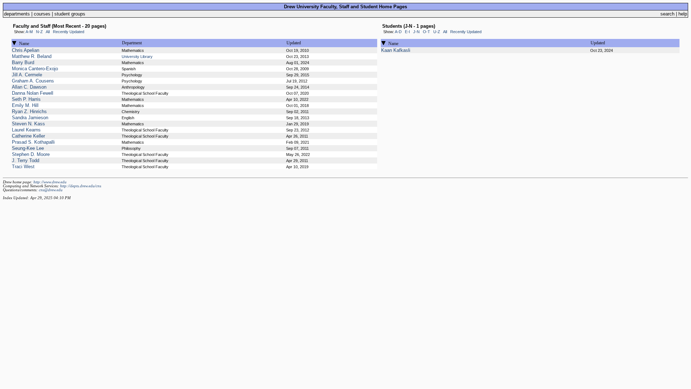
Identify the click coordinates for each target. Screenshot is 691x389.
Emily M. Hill (25, 105)
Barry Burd (23, 62)
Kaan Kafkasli (395, 50)
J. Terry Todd (25, 160)
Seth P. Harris (26, 99)
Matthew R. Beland (31, 56)
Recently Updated (68, 32)
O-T (426, 32)
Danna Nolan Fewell (32, 93)
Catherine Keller (28, 136)
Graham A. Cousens (33, 81)
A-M (29, 32)
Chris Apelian (25, 50)
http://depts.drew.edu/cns (80, 186)
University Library (137, 56)
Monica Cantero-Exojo (35, 68)
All (48, 32)
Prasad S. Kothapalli (33, 142)
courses (42, 14)
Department (132, 42)
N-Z (39, 32)
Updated (293, 42)
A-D (398, 32)
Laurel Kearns (26, 130)
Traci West (23, 166)
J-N (416, 32)
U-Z (436, 32)
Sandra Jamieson (30, 117)
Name (24, 43)
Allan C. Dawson (29, 87)
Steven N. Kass (28, 123)
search (667, 14)
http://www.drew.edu (50, 182)
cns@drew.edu (51, 190)
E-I (407, 32)
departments (17, 14)
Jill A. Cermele (27, 74)
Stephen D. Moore (31, 154)
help (682, 14)
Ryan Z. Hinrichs (29, 111)
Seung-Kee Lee (28, 148)
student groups (69, 14)
